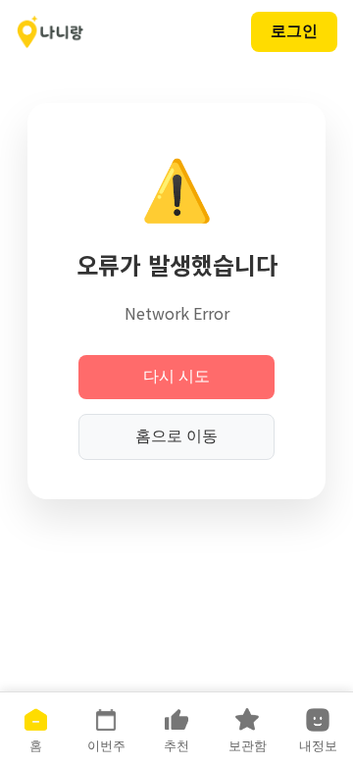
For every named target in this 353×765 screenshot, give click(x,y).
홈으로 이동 (176, 436)
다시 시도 (176, 376)
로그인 (294, 31)
